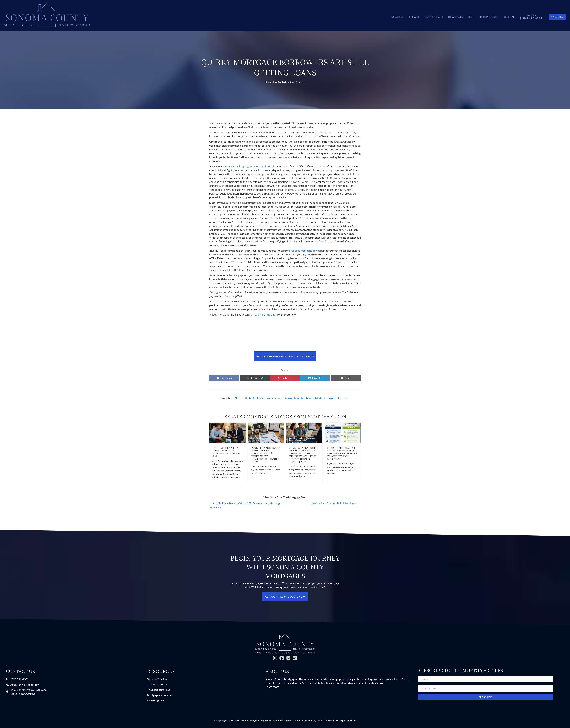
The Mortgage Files (158, 689)
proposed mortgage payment (306, 250)
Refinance (414, 17)
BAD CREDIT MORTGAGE (248, 397)
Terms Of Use (331, 720)
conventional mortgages (299, 397)
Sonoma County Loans (295, 720)
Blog (471, 17)
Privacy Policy (315, 720)
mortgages (342, 397)
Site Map (351, 720)
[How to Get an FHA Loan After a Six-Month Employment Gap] (227, 432)
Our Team (509, 17)
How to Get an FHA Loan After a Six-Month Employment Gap (226, 452)
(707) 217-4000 (531, 18)
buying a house (274, 397)
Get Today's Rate (157, 684)
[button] (275, 658)
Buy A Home (397, 17)
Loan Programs (434, 17)
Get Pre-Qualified (157, 679)
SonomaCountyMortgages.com (256, 720)
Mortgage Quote (489, 17)
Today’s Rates (456, 17)
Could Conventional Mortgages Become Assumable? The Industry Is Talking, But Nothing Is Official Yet (303, 455)
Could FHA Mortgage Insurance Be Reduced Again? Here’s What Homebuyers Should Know (265, 455)
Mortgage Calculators (159, 695)
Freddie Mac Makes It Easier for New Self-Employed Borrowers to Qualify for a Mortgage (342, 453)
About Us (278, 720)
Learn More (272, 686)
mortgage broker (325, 397)
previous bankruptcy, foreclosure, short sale (250, 166)
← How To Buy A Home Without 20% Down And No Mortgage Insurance (245, 505)
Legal (342, 720)
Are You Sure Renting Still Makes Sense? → (336, 503)
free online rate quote (265, 314)
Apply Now (557, 17)
